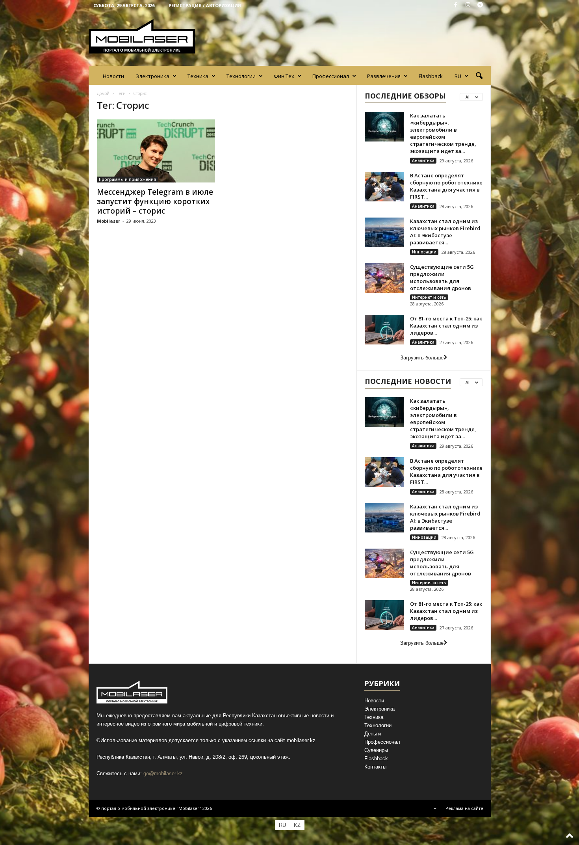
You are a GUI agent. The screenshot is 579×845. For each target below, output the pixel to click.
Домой (103, 93)
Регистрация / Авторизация (205, 5)
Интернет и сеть (429, 297)
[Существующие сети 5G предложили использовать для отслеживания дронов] (384, 278)
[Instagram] (468, 5)
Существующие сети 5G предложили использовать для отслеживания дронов (442, 277)
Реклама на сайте (464, 808)
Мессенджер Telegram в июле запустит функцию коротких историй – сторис (155, 201)
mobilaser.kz (301, 740)
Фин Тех (284, 76)
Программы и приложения (127, 179)
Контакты (375, 767)
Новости (113, 76)
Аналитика (423, 160)
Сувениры (376, 750)
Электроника (152, 76)
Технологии (241, 76)
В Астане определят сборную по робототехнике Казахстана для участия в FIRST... (446, 186)
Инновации (424, 252)
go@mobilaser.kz (163, 773)
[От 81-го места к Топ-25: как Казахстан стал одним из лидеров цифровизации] (384, 329)
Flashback (431, 76)
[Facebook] (455, 5)
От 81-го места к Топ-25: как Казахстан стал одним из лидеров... (446, 325)
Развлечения (384, 76)
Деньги (372, 734)
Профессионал (330, 76)
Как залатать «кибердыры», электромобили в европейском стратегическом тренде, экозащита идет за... (443, 133)
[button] (479, 76)
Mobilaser (108, 221)
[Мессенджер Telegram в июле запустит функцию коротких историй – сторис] (156, 150)
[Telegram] (480, 5)
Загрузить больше (422, 358)
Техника (197, 76)
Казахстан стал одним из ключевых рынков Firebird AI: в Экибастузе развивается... (445, 232)
